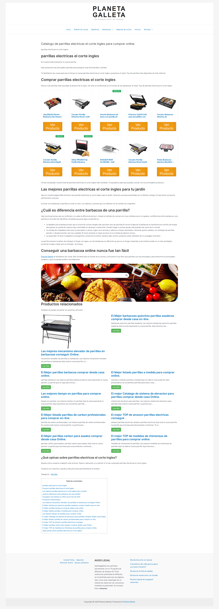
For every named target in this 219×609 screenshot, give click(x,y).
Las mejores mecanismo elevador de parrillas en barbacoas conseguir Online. (73, 352)
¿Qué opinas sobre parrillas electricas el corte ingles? (62, 531)
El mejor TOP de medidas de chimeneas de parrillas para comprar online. (139, 437)
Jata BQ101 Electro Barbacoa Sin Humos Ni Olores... (52, 116)
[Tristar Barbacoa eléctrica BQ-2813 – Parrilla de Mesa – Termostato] (166, 148)
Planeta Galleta (47, 257)
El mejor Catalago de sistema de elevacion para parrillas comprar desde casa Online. (142, 395)
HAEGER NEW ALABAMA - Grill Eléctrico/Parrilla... (108, 161)
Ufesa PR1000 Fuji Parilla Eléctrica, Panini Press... (79, 161)
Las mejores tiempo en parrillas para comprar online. (71, 395)
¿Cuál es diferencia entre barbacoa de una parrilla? (61, 494)
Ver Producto (53, 126)
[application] (112, 29)
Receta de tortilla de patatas (141, 571)
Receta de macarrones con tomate (144, 575)
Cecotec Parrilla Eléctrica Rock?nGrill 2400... (138, 161)
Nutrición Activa (66, 563)
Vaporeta (79, 560)
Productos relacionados (51, 500)
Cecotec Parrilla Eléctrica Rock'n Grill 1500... (81, 116)
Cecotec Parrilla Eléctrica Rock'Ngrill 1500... (52, 161)
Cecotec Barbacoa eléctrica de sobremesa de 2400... (166, 116)
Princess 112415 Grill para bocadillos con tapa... (138, 116)
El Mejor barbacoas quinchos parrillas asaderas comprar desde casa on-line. (142, 317)
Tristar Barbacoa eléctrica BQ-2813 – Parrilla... (165, 161)
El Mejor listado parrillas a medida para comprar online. (143, 374)
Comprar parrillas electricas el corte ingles (58, 488)
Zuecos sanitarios (81, 563)
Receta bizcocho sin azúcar (141, 560)
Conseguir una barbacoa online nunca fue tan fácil (61, 497)
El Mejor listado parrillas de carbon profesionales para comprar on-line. (73, 416)
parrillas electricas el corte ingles (54, 485)
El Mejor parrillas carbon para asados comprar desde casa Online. (71, 437)
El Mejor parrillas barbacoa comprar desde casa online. (72, 374)
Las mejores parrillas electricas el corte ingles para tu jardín (64, 491)
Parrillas (54, 474)
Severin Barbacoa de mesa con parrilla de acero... (109, 116)
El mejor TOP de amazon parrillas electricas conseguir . (140, 416)
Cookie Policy (69, 560)
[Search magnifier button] (126, 275)
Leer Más (46, 366)
